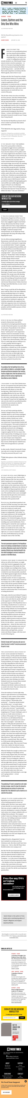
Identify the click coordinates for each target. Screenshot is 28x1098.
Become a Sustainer (20, 1066)
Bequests (20, 1068)
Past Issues (7, 1066)
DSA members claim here (14, 895)
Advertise (20, 1069)
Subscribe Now (15, 1038)
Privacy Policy (8, 1068)
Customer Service (7, 1078)
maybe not (22, 181)
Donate (20, 1065)
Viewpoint (3, 16)
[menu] (16, 3)
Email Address (6, 204)
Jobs (20, 1076)
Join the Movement (6, 1092)
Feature (9, 16)
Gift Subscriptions (7, 1077)
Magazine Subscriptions (7, 1075)
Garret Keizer (5, 40)
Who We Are (7, 1065)
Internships (20, 1077)
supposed (16, 564)
